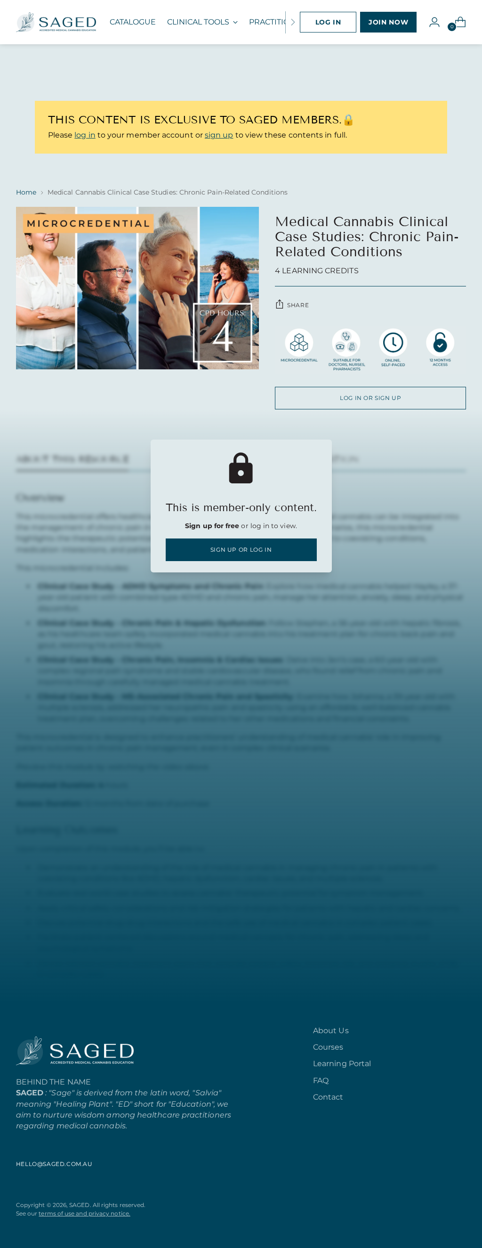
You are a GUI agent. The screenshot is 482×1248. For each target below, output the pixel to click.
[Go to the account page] (430, 22)
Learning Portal (342, 1063)
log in (84, 135)
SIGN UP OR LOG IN (241, 549)
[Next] (293, 22)
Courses (328, 1047)
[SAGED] (56, 22)
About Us (331, 1030)
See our (73, 1213)
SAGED (79, 1204)
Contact (328, 1097)
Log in (328, 22)
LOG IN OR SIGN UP (370, 397)
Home (26, 192)
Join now (388, 22)
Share (298, 305)
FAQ (321, 1080)
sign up (219, 135)
